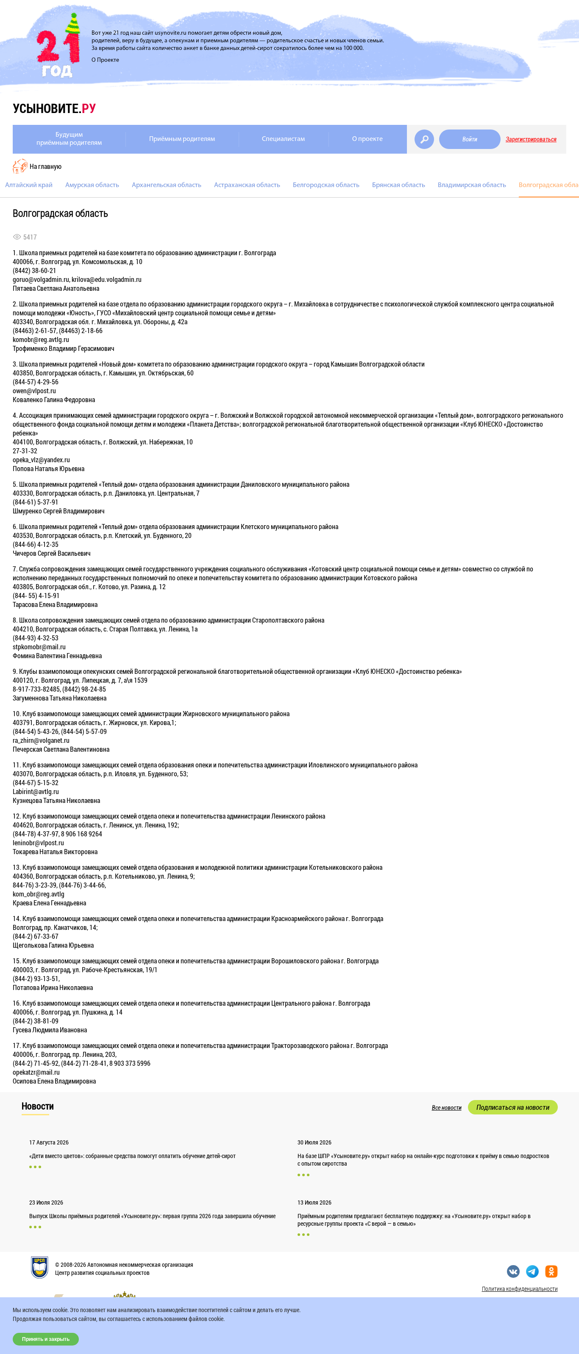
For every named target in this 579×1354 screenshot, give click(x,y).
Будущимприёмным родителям (69, 139)
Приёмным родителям (182, 139)
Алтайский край (29, 185)
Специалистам (283, 139)
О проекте (367, 139)
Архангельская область (166, 185)
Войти (469, 139)
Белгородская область (326, 185)
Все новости (447, 1107)
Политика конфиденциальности (520, 1289)
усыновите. (54, 108)
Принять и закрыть (46, 1339)
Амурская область (92, 185)
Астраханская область (247, 185)
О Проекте (105, 60)
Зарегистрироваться (531, 139)
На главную (45, 166)
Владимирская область (472, 185)
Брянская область (398, 185)
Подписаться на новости (512, 1107)
